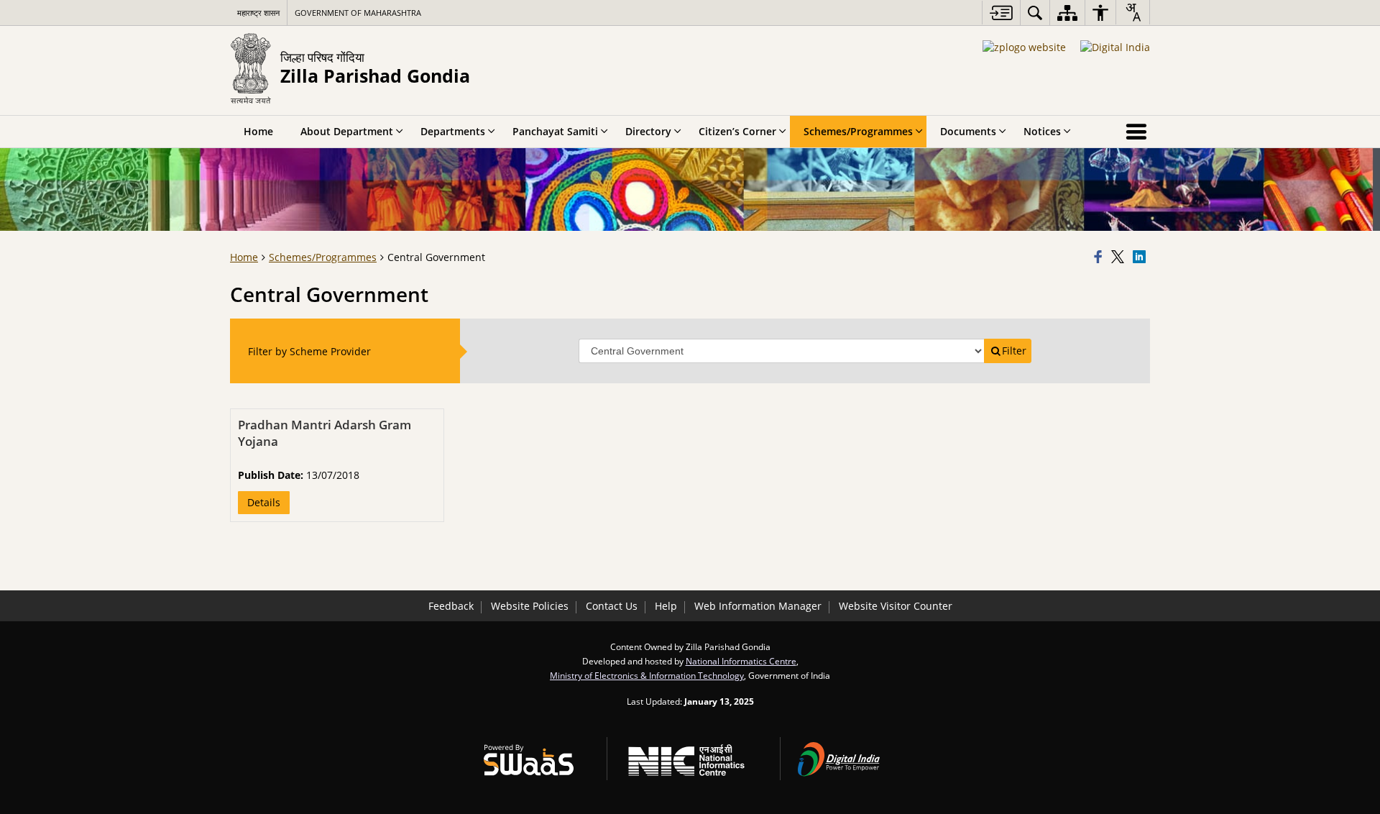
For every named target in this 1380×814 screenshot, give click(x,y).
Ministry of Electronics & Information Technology (647, 675)
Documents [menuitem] (968, 131)
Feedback (451, 606)
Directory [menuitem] (648, 131)
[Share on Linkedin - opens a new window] (1141, 257)
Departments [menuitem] (452, 131)
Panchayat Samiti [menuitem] (555, 131)
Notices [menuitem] (1042, 131)
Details (263, 502)
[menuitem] (1035, 12)
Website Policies (530, 606)
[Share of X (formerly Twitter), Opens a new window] (1119, 257)
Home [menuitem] (258, 131)
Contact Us (612, 606)
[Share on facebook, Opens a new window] (1100, 257)
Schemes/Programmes (323, 257)
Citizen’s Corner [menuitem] (737, 131)
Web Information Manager (758, 606)
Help (666, 606)
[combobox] (1132, 12)
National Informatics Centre (741, 661)
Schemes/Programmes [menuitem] (858, 131)
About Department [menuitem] (346, 131)
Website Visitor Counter (895, 606)
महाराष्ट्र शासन (258, 12)
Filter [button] (1014, 350)
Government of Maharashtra (358, 12)
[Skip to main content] (1001, 12)
